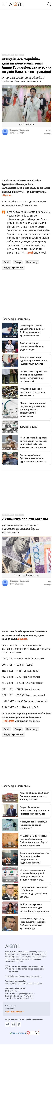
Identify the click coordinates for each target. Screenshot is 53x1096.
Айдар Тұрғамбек (13, 267)
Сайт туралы (10, 1005)
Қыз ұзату (32, 262)
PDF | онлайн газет (14, 1012)
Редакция (9, 1008)
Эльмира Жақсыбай (19, 130)
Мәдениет (19, 55)
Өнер (18, 262)
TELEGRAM (8, 721)
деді (30, 252)
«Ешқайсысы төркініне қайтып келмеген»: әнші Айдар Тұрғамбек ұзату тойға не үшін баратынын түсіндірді (26, 65)
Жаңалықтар (8, 55)
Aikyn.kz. (7, 195)
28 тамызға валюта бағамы (25, 519)
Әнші (6, 262)
